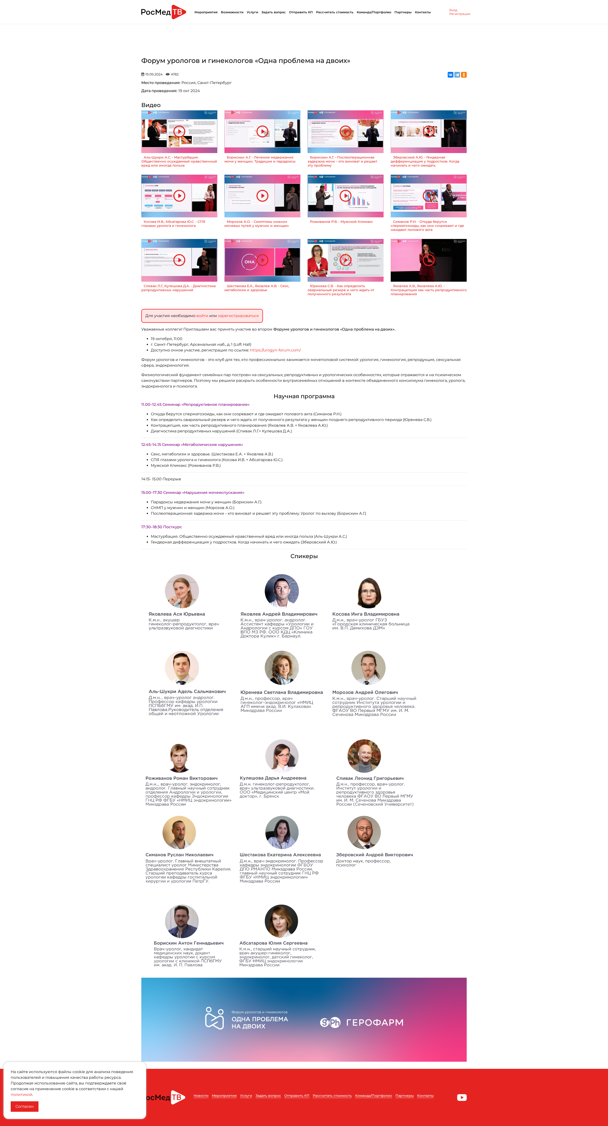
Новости (201, 1095)
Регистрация (459, 14)
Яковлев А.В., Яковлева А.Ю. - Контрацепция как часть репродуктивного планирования (429, 290)
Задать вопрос (273, 12)
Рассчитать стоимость (334, 12)
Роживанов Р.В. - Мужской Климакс (341, 222)
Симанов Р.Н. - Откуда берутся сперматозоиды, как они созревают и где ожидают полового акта (427, 226)
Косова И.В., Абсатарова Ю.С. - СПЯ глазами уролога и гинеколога (173, 224)
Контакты (423, 12)
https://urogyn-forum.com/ (275, 350)
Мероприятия (206, 12)
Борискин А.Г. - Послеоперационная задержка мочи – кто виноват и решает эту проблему (342, 161)
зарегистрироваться (238, 315)
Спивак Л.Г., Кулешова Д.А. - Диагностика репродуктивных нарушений (178, 288)
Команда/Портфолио (374, 12)
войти (202, 315)
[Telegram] (457, 75)
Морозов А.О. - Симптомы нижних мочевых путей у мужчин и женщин (256, 224)
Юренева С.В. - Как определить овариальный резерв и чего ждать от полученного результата (341, 290)
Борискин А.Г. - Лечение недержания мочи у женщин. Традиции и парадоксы (259, 159)
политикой (21, 1094)
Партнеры (403, 12)
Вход (453, 10)
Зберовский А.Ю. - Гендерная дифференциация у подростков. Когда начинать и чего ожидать (425, 161)
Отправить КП (301, 12)
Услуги (252, 12)
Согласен (24, 1106)
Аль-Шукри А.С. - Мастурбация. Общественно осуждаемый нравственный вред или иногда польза (179, 161)
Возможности (232, 12)
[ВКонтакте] (450, 75)
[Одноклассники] (464, 75)
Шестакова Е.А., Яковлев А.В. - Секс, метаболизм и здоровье (256, 288)
